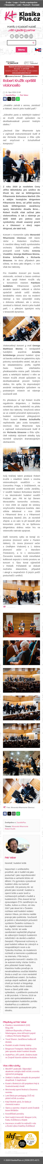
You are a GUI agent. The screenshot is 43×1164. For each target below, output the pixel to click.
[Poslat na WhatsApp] (18, 99)
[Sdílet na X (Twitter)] (9, 99)
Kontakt (35, 5)
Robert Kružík (10, 829)
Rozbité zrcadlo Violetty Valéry (18, 1045)
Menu (21, 49)
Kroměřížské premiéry (14, 1114)
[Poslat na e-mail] (13, 99)
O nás (8, 2)
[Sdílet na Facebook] (5, 99)
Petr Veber (24, 95)
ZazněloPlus (11, 95)
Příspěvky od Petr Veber (14, 1022)
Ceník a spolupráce (28, 2)
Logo (15, 2)
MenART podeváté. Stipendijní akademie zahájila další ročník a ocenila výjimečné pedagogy (22, 1071)
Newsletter (10, 5)
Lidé (19, 5)
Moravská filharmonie (20, 826)
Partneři (26, 5)
